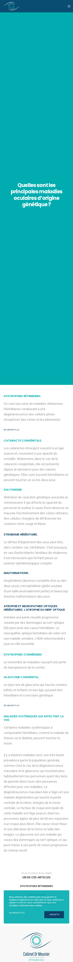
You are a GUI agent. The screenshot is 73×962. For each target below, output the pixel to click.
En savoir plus (17, 913)
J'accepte (54, 914)
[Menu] (68, 6)
